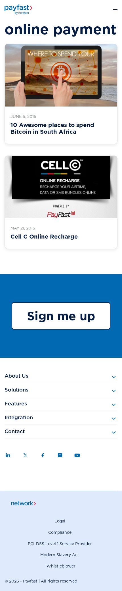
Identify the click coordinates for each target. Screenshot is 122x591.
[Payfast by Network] (18, 9)
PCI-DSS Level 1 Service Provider (60, 543)
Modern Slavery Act (59, 554)
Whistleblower (61, 566)
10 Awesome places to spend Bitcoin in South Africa (52, 128)
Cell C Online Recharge (44, 236)
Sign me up (61, 316)
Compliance (59, 532)
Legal (59, 521)
